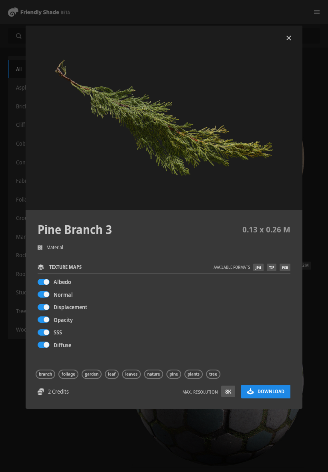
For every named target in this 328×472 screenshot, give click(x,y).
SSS (58, 332)
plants (194, 374)
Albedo (62, 282)
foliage (68, 374)
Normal (63, 294)
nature (153, 374)
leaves (131, 374)
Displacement (70, 307)
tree (213, 374)
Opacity (63, 320)
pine (174, 374)
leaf (112, 374)
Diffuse (62, 345)
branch (45, 374)
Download (271, 391)
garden (91, 374)
